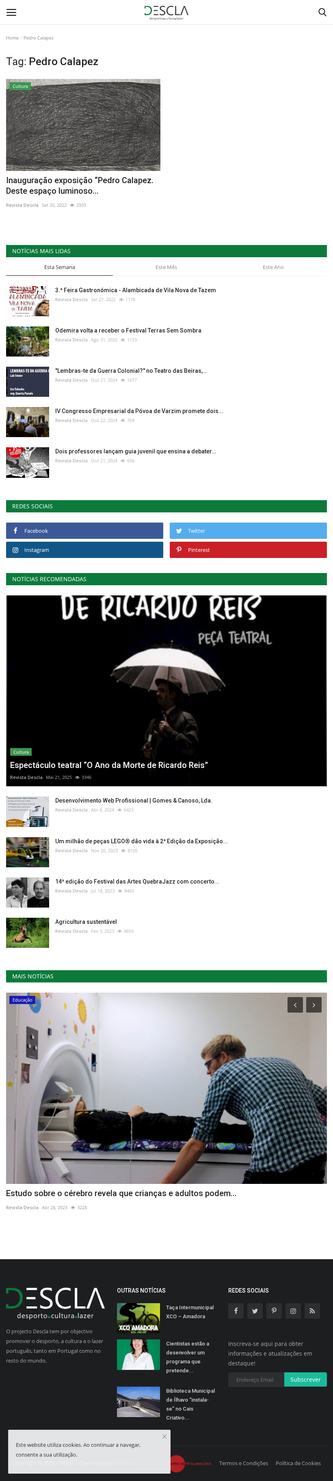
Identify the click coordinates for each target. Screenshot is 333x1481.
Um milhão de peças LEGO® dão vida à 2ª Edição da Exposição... (141, 841)
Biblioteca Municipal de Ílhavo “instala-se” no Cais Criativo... (190, 1404)
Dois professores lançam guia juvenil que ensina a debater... (135, 451)
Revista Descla (22, 205)
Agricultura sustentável (86, 922)
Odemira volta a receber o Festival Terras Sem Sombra (128, 330)
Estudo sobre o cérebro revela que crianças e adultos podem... (121, 1193)
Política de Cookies (298, 1463)
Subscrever (305, 1379)
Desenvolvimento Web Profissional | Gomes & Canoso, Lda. (133, 800)
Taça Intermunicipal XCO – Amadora (190, 1311)
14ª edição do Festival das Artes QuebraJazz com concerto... (137, 881)
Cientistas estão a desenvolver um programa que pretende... (187, 1357)
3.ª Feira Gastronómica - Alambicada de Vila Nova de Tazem (135, 290)
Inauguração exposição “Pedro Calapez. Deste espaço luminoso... (80, 185)
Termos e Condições (243, 1463)
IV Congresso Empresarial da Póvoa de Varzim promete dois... (139, 411)
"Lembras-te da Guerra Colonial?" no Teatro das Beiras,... (131, 371)
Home (12, 38)
